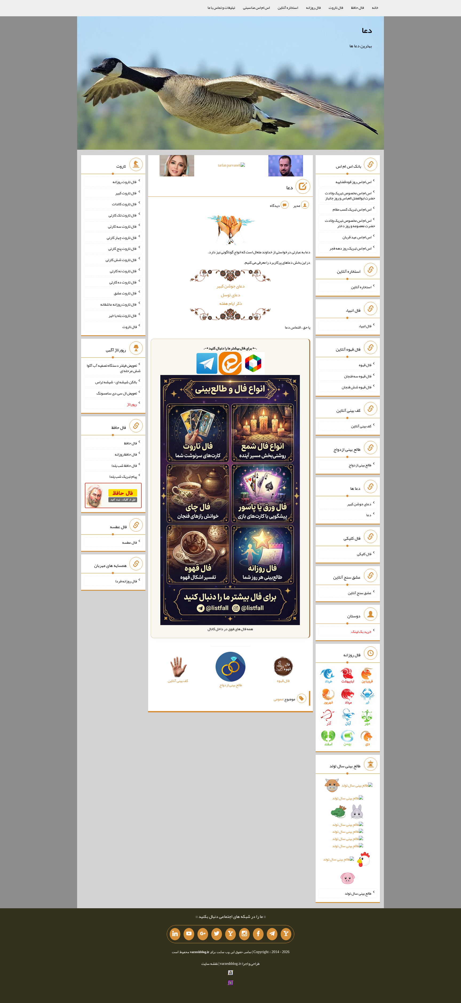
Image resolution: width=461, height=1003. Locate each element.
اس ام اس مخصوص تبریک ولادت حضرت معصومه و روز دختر (350, 223)
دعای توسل (230, 294)
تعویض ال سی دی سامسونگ (117, 393)
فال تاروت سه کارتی (122, 226)
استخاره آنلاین (288, 7)
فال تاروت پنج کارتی (122, 248)
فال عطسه (129, 542)
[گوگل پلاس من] (202, 934)
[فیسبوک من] (258, 934)
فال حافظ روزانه (126, 454)
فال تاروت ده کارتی (123, 282)
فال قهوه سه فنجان (357, 376)
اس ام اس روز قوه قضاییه (353, 181)
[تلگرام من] (272, 934)
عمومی (278, 699)
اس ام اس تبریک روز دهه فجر (350, 248)
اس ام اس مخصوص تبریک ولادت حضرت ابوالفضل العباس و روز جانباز (350, 195)
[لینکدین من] (175, 934)
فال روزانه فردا (126, 581)
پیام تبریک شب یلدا (123, 476)
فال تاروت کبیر (126, 192)
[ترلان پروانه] (231, 166)
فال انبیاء (365, 326)
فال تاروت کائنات (124, 204)
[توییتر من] (216, 934)
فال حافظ (357, 7)
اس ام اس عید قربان (357, 237)
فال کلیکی (364, 554)
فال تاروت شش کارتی (121, 259)
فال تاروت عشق (125, 293)
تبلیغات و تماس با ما (221, 7)
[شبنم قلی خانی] (177, 167)
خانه (375, 7)
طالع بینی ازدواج (360, 465)
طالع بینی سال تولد (358, 893)
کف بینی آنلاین (361, 426)
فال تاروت (336, 7)
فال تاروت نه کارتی (123, 271)
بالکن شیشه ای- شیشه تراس (116, 382)
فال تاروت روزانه (125, 181)
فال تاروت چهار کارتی (122, 237)
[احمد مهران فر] (285, 167)
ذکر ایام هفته (230, 303)
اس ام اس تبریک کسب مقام (352, 209)
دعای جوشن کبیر (230, 286)
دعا (367, 30)
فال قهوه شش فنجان (356, 387)
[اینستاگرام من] (244, 934)
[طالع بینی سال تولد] (347, 833)
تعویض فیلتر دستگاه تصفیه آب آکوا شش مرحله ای (114, 368)
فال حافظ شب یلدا (124, 465)
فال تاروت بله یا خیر (123, 315)
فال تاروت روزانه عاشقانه (118, 304)
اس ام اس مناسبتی (256, 7)
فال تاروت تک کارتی (123, 215)
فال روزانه (313, 7)
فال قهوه (365, 365)
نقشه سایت (209, 963)
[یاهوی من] (286, 934)
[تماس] (230, 934)
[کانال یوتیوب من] (189, 934)
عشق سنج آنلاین (359, 592)
